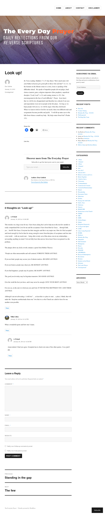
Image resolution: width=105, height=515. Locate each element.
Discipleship (81, 192)
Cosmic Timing (82, 111)
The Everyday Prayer (10, 508)
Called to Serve (82, 179)
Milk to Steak (82, 145)
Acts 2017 (81, 170)
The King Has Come (83, 117)
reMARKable (81, 252)
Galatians (80, 205)
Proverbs (80, 248)
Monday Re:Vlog (83, 237)
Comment (9, 384)
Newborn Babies (92, 145)
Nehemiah (81, 239)
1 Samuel (80, 162)
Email (8, 425)
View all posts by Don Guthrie (39, 182)
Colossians (81, 181)
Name (7, 415)
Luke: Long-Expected (84, 231)
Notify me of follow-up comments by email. (20, 446)
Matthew (80, 235)
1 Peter (80, 160)
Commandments (82, 183)
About (68, 8)
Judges (80, 222)
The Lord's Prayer (83, 265)
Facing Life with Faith (84, 201)
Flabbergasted (82, 115)
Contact (80, 8)
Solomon (80, 263)
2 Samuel (80, 166)
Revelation (81, 257)
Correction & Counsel (84, 185)
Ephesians (81, 196)
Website (8, 436)
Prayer (80, 246)
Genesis (80, 207)
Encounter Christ (82, 194)
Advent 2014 (81, 172)
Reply (7, 308)
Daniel (80, 190)
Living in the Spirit (83, 226)
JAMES (80, 213)
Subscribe (66, 167)
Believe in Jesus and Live (85, 175)
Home (58, 8)
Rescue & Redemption (84, 254)
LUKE (80, 229)
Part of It (80, 108)
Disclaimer (94, 8)
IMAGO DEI (81, 209)
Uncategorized (9, 92)
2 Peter (80, 164)
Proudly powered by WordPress (26, 508)
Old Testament (82, 241)
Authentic (86, 138)
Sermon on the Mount (84, 261)
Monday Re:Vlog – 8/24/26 (86, 113)
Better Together (82, 177)
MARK (80, 233)
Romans (80, 259)
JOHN (79, 218)
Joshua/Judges (82, 220)
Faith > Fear (81, 203)
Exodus (80, 198)
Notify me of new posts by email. (17, 451)
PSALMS (80, 250)
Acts (79, 168)
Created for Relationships (85, 188)
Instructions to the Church (85, 211)
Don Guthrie (8, 86)
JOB (79, 216)
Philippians (81, 244)
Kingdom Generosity (84, 224)
